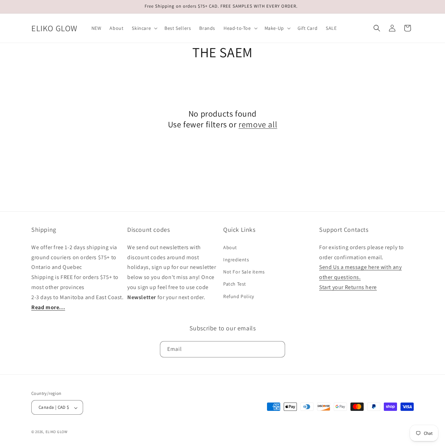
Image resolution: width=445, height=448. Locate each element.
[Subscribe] (277, 349)
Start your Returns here (348, 286)
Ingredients (236, 259)
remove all (257, 124)
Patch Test (234, 284)
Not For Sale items (244, 272)
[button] (144, 28)
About (230, 247)
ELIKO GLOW (57, 432)
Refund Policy (238, 296)
